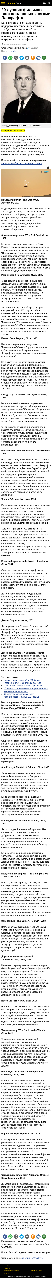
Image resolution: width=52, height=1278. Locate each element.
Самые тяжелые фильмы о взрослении (23, 685)
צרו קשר (6, 1273)
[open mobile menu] (3, 3)
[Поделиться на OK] (33, 58)
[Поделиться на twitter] (21, 58)
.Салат (19, 3)
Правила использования (38, 1266)
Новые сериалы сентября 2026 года (22, 680)
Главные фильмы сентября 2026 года (22, 683)
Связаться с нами (36, 1270)
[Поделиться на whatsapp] (10, 58)
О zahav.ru (7, 1266)
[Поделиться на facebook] (5, 58)
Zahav (11, 3)
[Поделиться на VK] (38, 58)
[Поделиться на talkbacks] (44, 58)
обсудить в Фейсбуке (32, 1258)
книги (24, 44)
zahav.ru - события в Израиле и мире (21, 163)
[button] (48, 167)
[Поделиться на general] (16, 58)
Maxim (13, 51)
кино (6, 44)
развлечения (15, 44)
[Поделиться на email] (27, 58)
